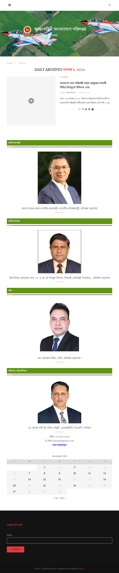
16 (59, 479)
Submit (15, 549)
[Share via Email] (93, 109)
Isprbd (81, 568)
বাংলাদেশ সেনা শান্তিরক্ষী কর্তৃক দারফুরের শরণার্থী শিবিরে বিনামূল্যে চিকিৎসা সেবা (83, 85)
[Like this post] (79, 109)
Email (10, 535)
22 (44, 486)
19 (104, 479)
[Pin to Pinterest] (89, 109)
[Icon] (31, 101)
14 (29, 479)
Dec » (63, 498)
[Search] (110, 4)
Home (9, 63)
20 (14, 486)
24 (74, 486)
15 (44, 479)
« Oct (55, 498)
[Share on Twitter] (86, 109)
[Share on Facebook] (83, 109)
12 (104, 473)
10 (74, 473)
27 (14, 492)
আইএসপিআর (70, 92)
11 (89, 473)
